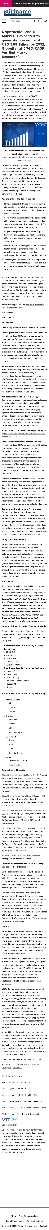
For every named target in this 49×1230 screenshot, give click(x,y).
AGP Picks (6, 4)
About (13, 1216)
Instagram (6, 1067)
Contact (43, 1226)
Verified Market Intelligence (14, 872)
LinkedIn (18, 1064)
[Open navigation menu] (4, 21)
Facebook (17, 1067)
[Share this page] (45, 21)
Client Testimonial (34, 1059)
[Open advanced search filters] (39, 21)
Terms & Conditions (35, 1221)
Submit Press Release (15, 1221)
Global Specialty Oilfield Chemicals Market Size (23, 828)
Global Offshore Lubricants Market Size (19, 775)
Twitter (26, 1064)
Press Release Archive (28, 1216)
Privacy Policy (31, 1226)
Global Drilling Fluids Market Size (16, 796)
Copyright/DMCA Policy (12, 1226)
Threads (34, 1064)
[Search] (34, 21)
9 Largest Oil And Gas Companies (16, 855)
